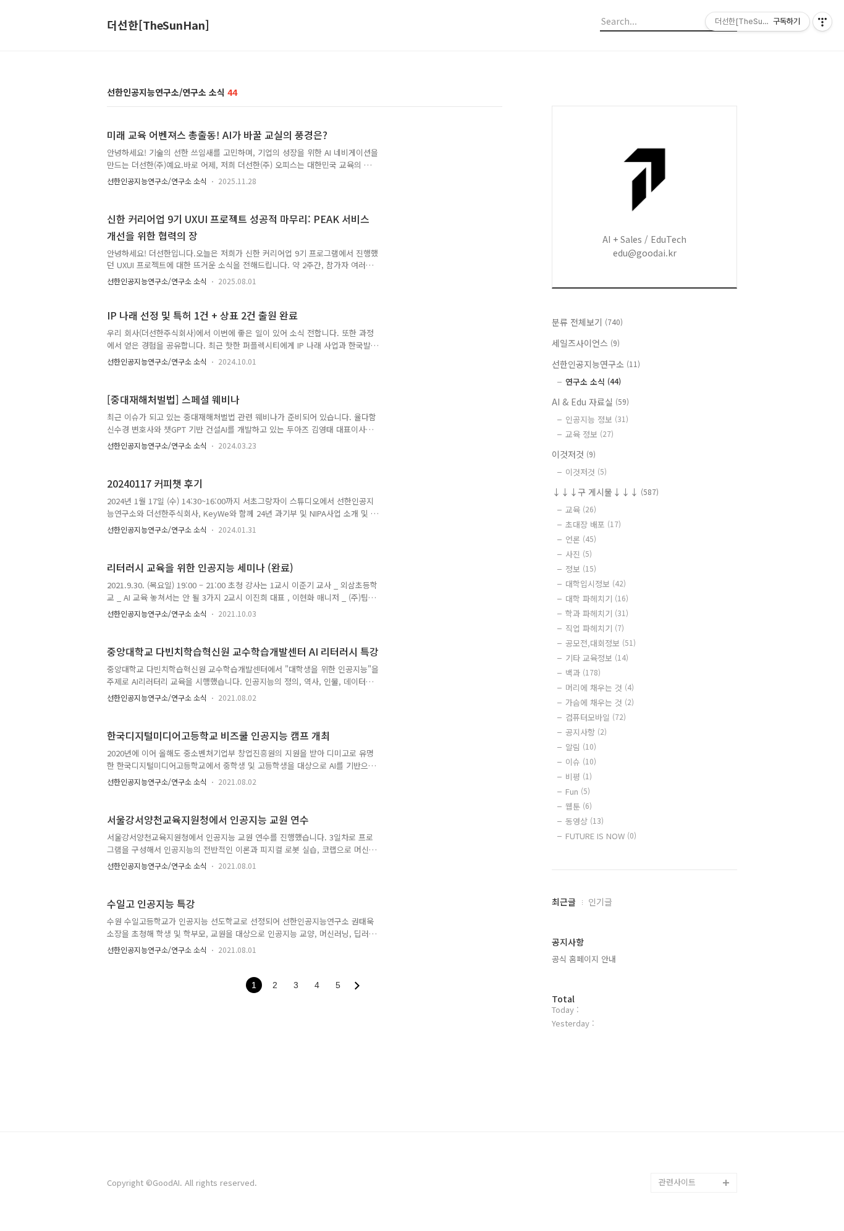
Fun (577, 791)
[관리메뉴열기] (822, 21)
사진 (578, 554)
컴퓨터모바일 (595, 717)
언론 (580, 539)
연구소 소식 (593, 381)
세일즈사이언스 (586, 343)
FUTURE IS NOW (600, 836)
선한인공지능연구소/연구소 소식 (157, 181)
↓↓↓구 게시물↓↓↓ (605, 492)
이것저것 (574, 454)
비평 (578, 776)
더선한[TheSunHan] (158, 25)
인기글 (600, 901)
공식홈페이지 (681, 1163)
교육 (580, 509)
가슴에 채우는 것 (599, 702)
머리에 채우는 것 (599, 687)
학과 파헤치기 (596, 613)
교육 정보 (589, 434)
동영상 (584, 821)
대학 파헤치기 (596, 598)
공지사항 (586, 732)
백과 (583, 673)
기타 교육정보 (596, 658)
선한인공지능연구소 (596, 364)
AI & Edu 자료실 (590, 402)
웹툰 (578, 806)
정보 (580, 569)
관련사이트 (677, 1182)
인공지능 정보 (596, 419)
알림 (580, 747)
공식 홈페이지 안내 (584, 959)
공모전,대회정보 (600, 643)
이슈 (580, 762)
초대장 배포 (593, 524)
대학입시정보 (595, 584)
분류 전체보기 (587, 322)
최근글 (564, 901)
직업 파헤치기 (594, 628)
